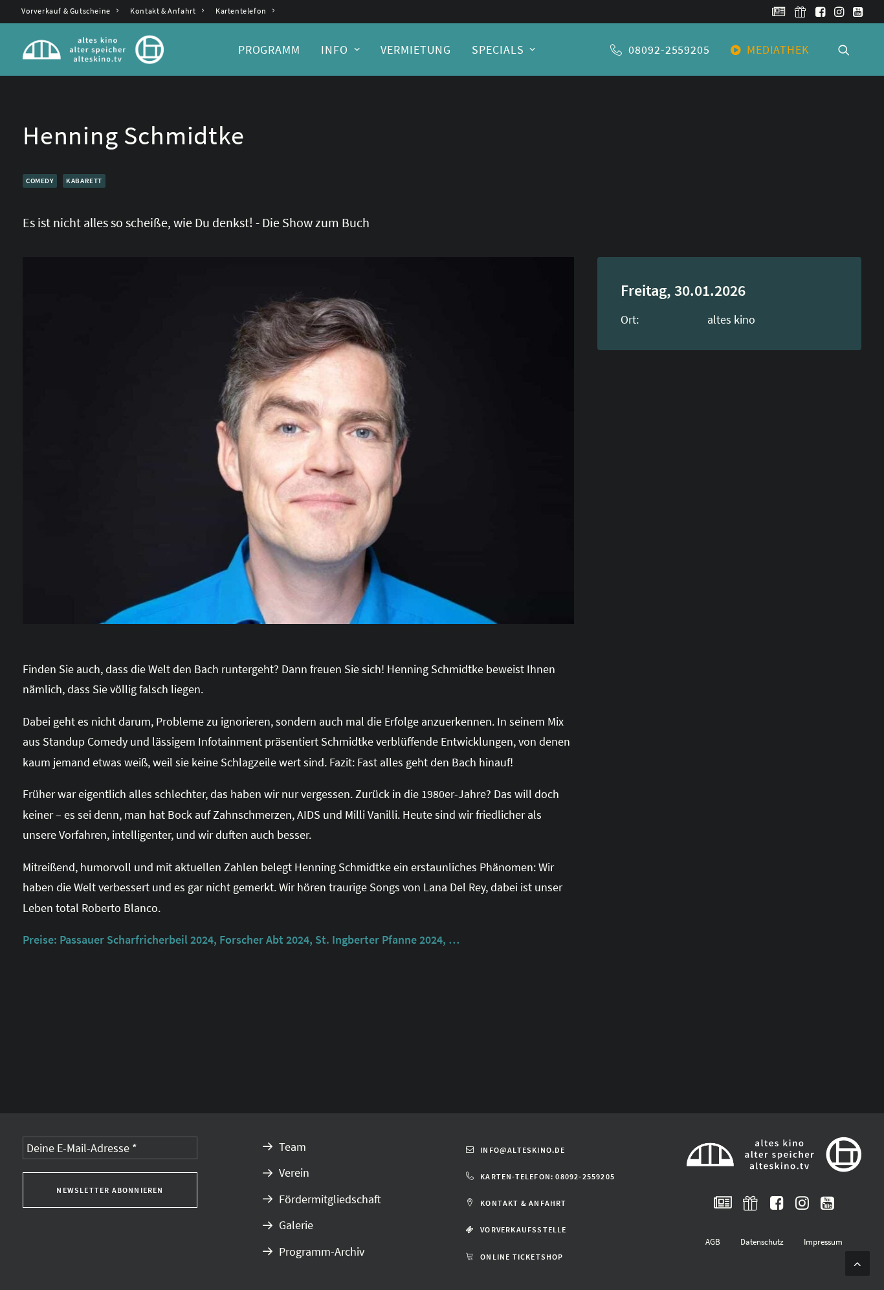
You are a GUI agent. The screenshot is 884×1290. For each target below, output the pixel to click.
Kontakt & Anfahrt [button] (523, 1203)
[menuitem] (70, 10)
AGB (712, 1241)
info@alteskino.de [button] (522, 1150)
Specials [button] (498, 49)
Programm (269, 49)
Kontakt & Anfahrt (162, 11)
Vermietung (416, 49)
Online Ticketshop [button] (521, 1257)
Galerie (296, 1225)
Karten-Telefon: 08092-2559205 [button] (547, 1176)
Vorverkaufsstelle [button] (523, 1229)
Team (292, 1146)
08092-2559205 (669, 49)
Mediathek (778, 49)
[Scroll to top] (857, 1261)
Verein (294, 1172)
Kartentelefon (241, 11)
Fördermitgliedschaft (330, 1199)
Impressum (823, 1241)
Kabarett (84, 180)
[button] (779, 11)
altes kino (731, 319)
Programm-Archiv (321, 1251)
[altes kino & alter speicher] (93, 49)
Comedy (40, 180)
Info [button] (334, 49)
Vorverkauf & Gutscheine (66, 11)
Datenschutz (762, 1241)
